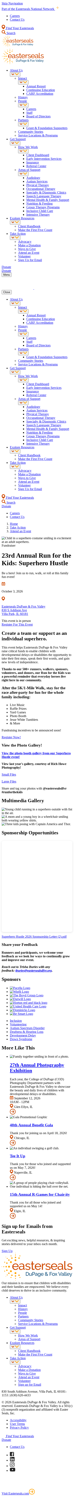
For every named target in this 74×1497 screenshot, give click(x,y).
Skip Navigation (12, 3)
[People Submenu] (23, 105)
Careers (15, 16)
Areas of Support (29, 169)
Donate (6, 1440)
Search (10, 33)
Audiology (33, 177)
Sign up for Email (29, 1384)
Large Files (9, 781)
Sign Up (7, 1251)
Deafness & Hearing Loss (26, 1031)
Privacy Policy (19, 1427)
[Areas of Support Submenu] (23, 174)
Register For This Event (17, 624)
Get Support (18, 139)
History (23, 97)
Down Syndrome (21, 1039)
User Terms (17, 1424)
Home (14, 524)
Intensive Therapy (38, 214)
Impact (22, 78)
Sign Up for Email (30, 260)
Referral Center (36, 166)
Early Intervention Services (43, 158)
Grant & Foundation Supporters (46, 128)
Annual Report (36, 86)
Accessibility (18, 1420)
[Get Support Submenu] (15, 143)
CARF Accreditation (39, 93)
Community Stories (30, 131)
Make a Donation (29, 245)
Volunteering (18, 1024)
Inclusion (16, 1020)
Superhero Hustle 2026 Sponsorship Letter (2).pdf (34, 936)
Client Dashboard (37, 155)
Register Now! (11, 737)
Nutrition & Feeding (39, 203)
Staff (29, 112)
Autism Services (36, 181)
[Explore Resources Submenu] (15, 222)
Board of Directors (38, 116)
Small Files (9, 774)
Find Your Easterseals (19, 28)
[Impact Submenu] (23, 82)
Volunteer (24, 256)
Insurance (32, 162)
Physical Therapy (37, 185)
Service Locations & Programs (38, 135)
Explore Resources (22, 218)
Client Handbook (29, 226)
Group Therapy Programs (43, 207)
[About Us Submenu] (15, 74)
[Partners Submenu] (23, 124)
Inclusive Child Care (39, 211)
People (22, 101)
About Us (16, 70)
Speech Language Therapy (43, 196)
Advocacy (24, 241)
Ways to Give (27, 249)
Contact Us (17, 19)
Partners (23, 120)
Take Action (18, 233)
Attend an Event (28, 252)
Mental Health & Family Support (47, 200)
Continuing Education (40, 90)
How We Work (28, 147)
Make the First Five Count (35, 230)
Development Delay (23, 1035)
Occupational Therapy (40, 189)
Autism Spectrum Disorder (27, 1028)
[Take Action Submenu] (15, 238)
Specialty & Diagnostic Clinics (46, 192)
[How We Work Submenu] (23, 151)
